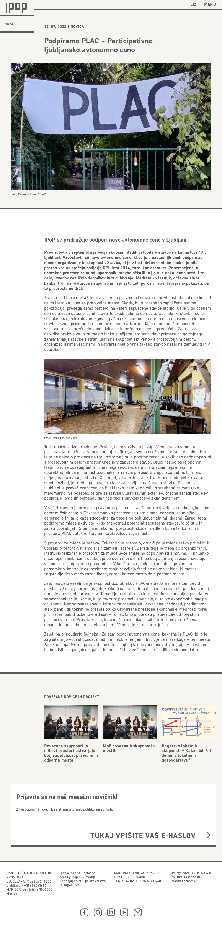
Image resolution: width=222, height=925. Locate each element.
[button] (193, 4)
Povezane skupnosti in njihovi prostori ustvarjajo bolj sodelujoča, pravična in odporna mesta (71, 753)
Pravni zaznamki (183, 881)
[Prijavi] (209, 836)
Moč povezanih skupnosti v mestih (129, 748)
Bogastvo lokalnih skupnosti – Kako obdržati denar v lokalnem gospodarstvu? (187, 753)
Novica (77, 26)
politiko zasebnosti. (98, 809)
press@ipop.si (71, 877)
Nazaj (10, 23)
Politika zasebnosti (185, 877)
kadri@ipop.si (70, 881)
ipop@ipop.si (70, 873)
